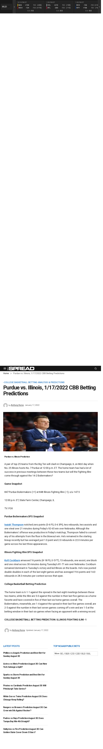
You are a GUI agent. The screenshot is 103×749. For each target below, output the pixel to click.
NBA (67, 653)
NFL (62, 653)
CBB (78, 653)
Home (6, 373)
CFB (72, 653)
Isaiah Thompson (13, 524)
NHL (89, 653)
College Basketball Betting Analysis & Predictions (34, 382)
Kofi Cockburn (12, 560)
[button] (4, 368)
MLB (83, 653)
